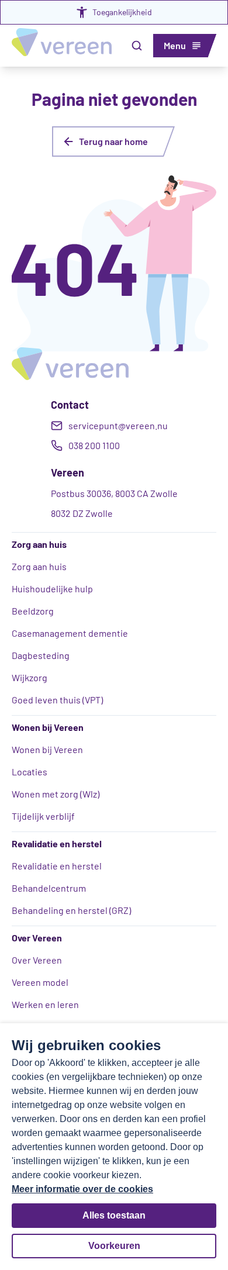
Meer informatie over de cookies (82, 1189)
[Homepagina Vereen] (62, 45)
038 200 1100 (94, 445)
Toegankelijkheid (122, 12)
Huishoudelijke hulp (52, 588)
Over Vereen (37, 959)
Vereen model (40, 982)
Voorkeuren (114, 1246)
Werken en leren (45, 1004)
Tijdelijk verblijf (43, 816)
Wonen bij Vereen (47, 749)
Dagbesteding (41, 655)
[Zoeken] (136, 45)
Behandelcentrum (49, 887)
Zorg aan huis (39, 566)
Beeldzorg (33, 610)
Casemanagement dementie (70, 633)
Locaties (29, 771)
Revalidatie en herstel (57, 865)
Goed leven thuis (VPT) (57, 699)
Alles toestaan (114, 1215)
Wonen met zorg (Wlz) (55, 793)
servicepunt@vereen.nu (118, 425)
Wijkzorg (29, 677)
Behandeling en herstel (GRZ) (71, 910)
